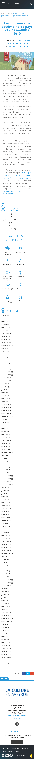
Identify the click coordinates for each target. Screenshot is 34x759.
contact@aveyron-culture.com (17, 715)
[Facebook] (17, 724)
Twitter (28, 673)
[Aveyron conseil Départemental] (13, 755)
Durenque (26, 172)
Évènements (26, 43)
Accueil (3, 13)
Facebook (24, 673)
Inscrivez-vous (17, 742)
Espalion (6, 175)
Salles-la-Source (23, 178)
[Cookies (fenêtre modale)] (31, 756)
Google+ (32, 673)
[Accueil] (13, 3)
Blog (9, 13)
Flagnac (18, 175)
